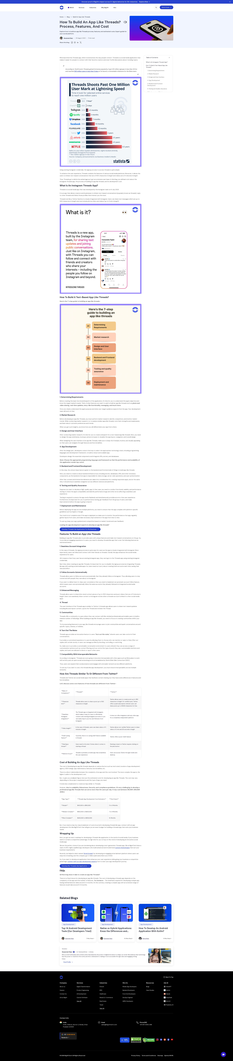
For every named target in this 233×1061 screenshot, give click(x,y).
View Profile (67, 962)
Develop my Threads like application (74, 866)
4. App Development (153, 80)
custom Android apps (122, 848)
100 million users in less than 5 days (86, 71)
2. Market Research (153, 74)
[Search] (156, 8)
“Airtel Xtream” (88, 853)
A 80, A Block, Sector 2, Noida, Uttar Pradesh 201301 (75, 1026)
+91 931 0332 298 (146, 1025)
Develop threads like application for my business (79, 529)
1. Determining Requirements (156, 70)
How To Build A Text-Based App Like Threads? (156, 66)
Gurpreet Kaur (68, 38)
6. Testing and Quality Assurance (157, 89)
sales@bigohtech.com (109, 1025)
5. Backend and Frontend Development (154, 84)
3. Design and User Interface (156, 77)
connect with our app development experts (82, 861)
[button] (158, 57)
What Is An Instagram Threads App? (157, 62)
